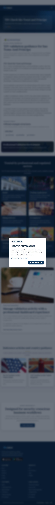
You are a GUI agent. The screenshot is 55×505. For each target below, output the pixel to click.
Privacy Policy (15, 258)
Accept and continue (36, 262)
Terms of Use (24, 258)
